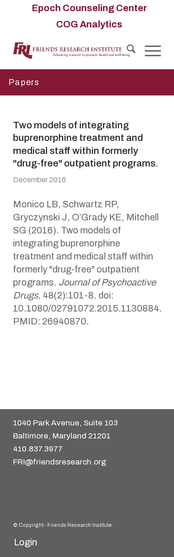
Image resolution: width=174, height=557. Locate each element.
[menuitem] (89, 8)
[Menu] (148, 50)
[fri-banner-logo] (72, 50)
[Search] (126, 50)
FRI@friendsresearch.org (59, 462)
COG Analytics (89, 24)
